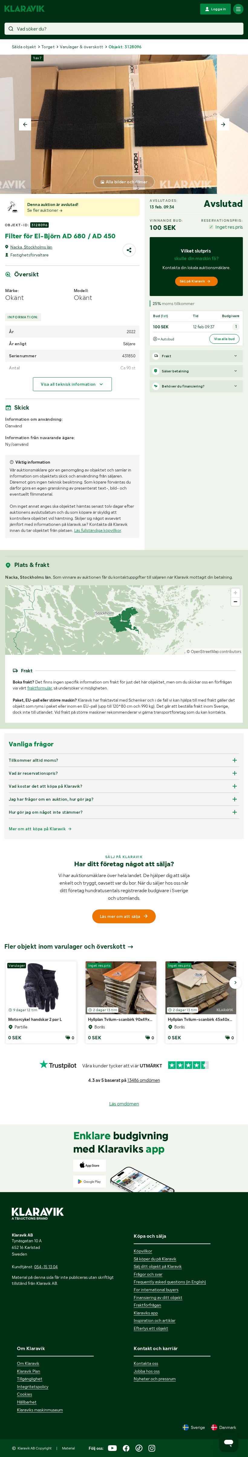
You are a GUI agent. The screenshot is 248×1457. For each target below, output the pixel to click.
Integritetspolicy (32, 1386)
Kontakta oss (146, 1363)
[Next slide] (223, 124)
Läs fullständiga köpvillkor (97, 530)
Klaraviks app (146, 1313)
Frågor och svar (148, 1274)
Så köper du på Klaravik (155, 1258)
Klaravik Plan (28, 1371)
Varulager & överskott (81, 46)
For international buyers (156, 1289)
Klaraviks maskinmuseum (40, 1409)
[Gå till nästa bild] (235, 983)
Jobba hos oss (147, 1371)
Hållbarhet (27, 1402)
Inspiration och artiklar (154, 1320)
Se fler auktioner (43, 210)
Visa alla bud (224, 339)
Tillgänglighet (29, 1378)
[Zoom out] (235, 601)
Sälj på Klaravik (192, 281)
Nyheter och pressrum (155, 1378)
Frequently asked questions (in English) (170, 1281)
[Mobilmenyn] (238, 9)
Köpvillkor (143, 1251)
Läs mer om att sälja (120, 916)
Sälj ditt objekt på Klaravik (158, 1266)
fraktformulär (39, 688)
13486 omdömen (143, 1080)
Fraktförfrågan (147, 1305)
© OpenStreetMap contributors (214, 651)
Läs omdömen (124, 1104)
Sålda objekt (24, 46)
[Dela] (129, 250)
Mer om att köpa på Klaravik (37, 828)
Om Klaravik (28, 1363)
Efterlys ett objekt (151, 1328)
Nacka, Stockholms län (31, 247)
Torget (48, 46)
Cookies (24, 1394)
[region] (124, 620)
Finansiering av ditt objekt (158, 1297)
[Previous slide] (25, 124)
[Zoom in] (235, 592)
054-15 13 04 (46, 1266)
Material (68, 1448)
